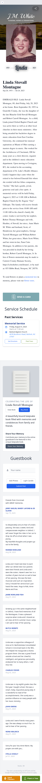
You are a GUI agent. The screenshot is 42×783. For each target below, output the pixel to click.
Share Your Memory (15, 446)
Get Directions (12, 341)
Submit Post (21, 486)
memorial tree (31, 276)
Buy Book (24, 410)
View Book (11, 410)
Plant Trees (29, 341)
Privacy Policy (14, 773)
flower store (29, 280)
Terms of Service (27, 773)
